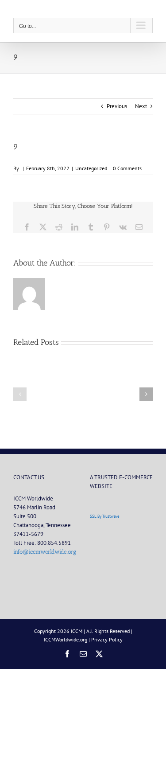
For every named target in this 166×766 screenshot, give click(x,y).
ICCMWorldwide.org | (67, 639)
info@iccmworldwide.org (44, 551)
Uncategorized (91, 168)
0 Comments (127, 168)
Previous (117, 106)
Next (141, 106)
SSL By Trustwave (105, 516)
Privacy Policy (107, 639)
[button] (20, 394)
